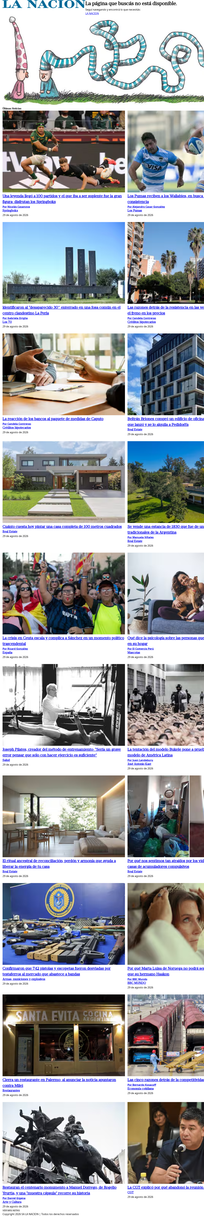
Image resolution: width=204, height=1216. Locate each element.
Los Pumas (134, 210)
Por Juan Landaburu (140, 760)
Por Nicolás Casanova (16, 206)
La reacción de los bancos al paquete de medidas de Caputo (53, 419)
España (7, 652)
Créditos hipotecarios (141, 322)
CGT (130, 1192)
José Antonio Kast (139, 764)
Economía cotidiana (140, 1088)
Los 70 (7, 322)
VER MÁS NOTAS (11, 1210)
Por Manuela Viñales (140, 537)
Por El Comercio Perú (140, 648)
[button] (64, 152)
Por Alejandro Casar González (146, 206)
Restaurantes (11, 1090)
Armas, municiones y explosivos (24, 979)
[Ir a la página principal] (44, 7)
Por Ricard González (15, 648)
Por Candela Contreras (141, 318)
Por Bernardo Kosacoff (141, 1085)
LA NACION (92, 13)
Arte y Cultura (12, 1202)
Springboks (10, 210)
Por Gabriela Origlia (15, 318)
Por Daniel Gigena (14, 1198)
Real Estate (134, 429)
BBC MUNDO (136, 983)
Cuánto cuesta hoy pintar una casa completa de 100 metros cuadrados (62, 527)
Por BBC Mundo (137, 979)
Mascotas (133, 652)
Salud (6, 760)
